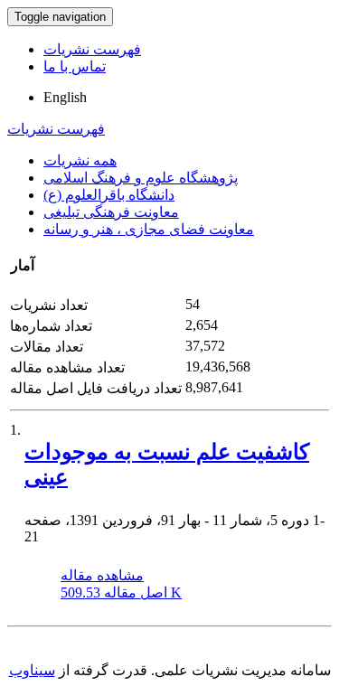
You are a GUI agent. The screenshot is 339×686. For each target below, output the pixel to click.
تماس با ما (74, 66)
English (65, 97)
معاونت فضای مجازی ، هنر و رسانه (148, 229)
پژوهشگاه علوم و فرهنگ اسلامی (140, 177)
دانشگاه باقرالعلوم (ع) (108, 194)
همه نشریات (80, 160)
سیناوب (32, 670)
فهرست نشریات (92, 49)
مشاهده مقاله (102, 575)
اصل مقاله (121, 592)
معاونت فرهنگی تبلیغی (111, 212)
